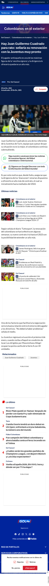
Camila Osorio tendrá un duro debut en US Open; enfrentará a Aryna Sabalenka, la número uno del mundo (26, 427)
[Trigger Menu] (3, 7)
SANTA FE (15, 13)
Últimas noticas (13, 2)
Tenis (8, 421)
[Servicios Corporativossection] (45, 553)
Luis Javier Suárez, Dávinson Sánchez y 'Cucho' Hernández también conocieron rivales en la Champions (31, 204)
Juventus (33, 358)
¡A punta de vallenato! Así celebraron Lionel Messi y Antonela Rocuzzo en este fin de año (30, 278)
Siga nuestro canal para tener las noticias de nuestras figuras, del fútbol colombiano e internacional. (26, 158)
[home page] (2, 2)
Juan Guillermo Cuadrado (14, 358)
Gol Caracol (24, 2)
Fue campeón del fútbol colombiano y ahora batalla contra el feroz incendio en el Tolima (25, 440)
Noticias (33, 562)
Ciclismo (9, 461)
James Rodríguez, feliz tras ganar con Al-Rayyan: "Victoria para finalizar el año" (31, 250)
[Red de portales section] (45, 547)
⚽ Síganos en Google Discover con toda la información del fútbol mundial (26, 167)
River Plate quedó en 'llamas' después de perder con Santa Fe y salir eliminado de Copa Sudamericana (26, 414)
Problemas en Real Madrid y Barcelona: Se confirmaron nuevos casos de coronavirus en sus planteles (31, 264)
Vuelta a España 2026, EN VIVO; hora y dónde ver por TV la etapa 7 (25, 465)
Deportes (20, 562)
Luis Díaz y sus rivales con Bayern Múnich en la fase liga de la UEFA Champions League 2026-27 (31, 218)
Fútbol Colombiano (13, 434)
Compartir (42, 89)
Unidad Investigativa (38, 2)
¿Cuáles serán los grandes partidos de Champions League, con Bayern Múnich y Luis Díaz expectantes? (26, 454)
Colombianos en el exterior (22, 37)
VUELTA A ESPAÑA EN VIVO (32, 13)
